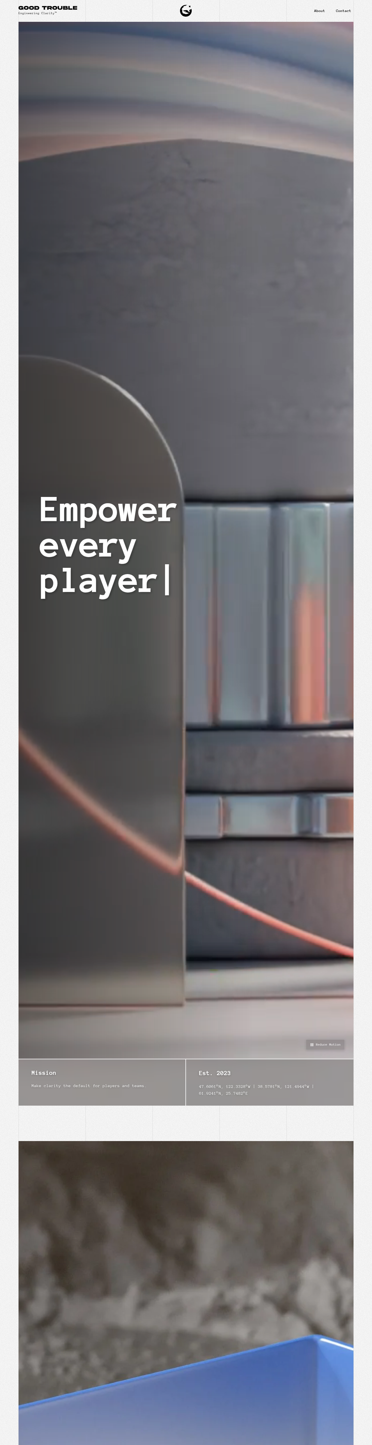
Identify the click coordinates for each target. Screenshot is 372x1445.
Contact (343, 11)
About (319, 11)
